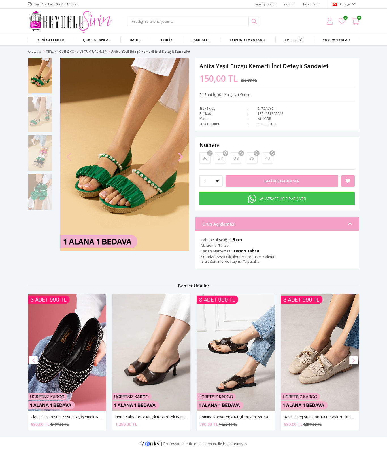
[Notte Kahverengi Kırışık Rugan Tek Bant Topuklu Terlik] (151, 352)
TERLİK (166, 39)
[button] (180, 154)
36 (205, 158)
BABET (135, 39)
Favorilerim (345, 19)
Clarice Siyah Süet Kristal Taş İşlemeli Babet (68, 416)
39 (251, 158)
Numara (209, 144)
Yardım (289, 4)
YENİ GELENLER (50, 39)
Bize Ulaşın (311, 4)
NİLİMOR (264, 118)
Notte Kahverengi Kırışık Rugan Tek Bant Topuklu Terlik (162, 416)
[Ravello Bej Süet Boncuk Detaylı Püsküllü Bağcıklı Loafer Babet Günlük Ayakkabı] (320, 352)
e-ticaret (193, 443)
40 (267, 158)
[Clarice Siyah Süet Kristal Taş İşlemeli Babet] (67, 352)
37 (220, 158)
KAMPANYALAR (336, 39)
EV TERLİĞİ (294, 39)
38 (236, 158)
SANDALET (200, 39)
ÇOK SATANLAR (97, 39)
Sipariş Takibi (265, 4)
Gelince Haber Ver (281, 181)
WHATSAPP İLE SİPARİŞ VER (283, 198)
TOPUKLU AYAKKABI (247, 39)
